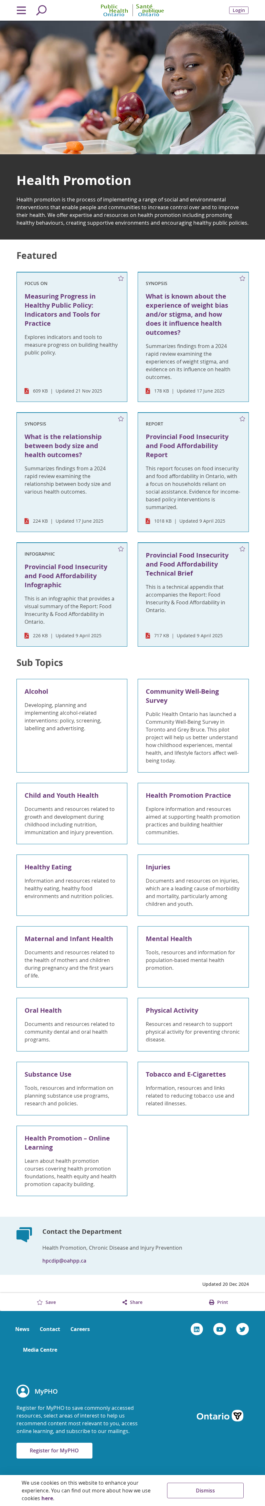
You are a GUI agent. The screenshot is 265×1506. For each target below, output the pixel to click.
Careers (80, 1329)
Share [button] (136, 1302)
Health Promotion (73, 180)
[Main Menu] (21, 10)
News (22, 1329)
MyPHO (46, 1391)
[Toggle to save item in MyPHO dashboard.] (121, 278)
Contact (50, 1329)
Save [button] (50, 1302)
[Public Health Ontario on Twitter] (242, 1329)
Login (239, 10)
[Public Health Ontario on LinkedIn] (197, 1329)
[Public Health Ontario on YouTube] (219, 1329)
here (47, 1498)
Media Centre (40, 1349)
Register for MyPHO (54, 1450)
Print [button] (222, 1302)
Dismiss (205, 1490)
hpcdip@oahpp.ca (64, 1260)
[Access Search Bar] (41, 10)
